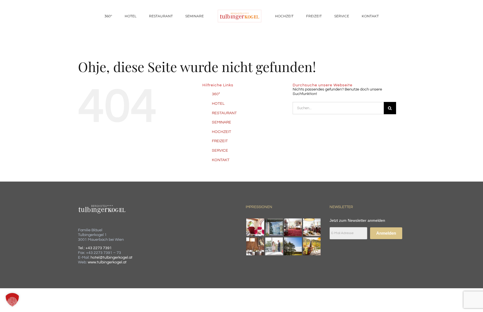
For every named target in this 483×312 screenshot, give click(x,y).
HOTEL (218, 104)
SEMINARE (221, 122)
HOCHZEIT (221, 132)
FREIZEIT (220, 141)
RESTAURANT (224, 113)
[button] (12, 299)
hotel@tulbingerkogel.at (111, 257)
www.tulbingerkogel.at (107, 262)
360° (216, 94)
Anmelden (386, 233)
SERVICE (220, 151)
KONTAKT (220, 160)
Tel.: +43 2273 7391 (95, 248)
